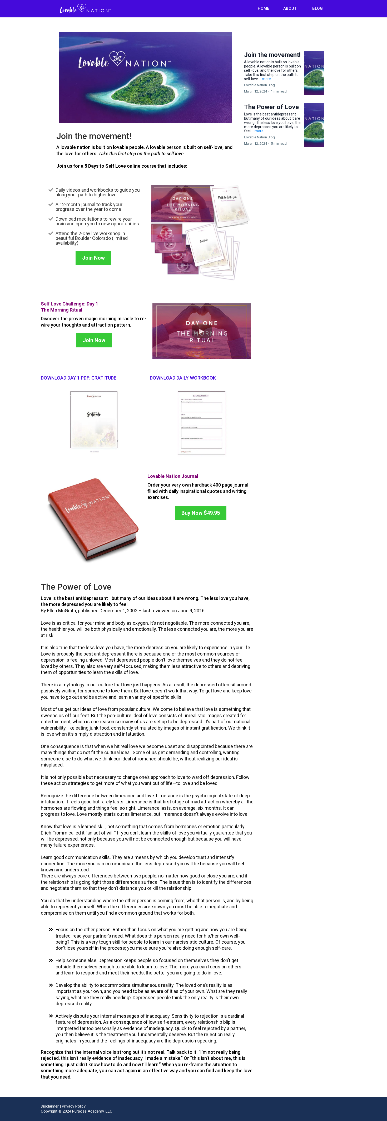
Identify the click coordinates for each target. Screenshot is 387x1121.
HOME (263, 8)
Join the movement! (272, 55)
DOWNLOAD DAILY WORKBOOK (183, 378)
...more (265, 79)
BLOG (317, 8)
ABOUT (289, 8)
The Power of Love (271, 107)
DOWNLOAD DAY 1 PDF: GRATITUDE (78, 378)
